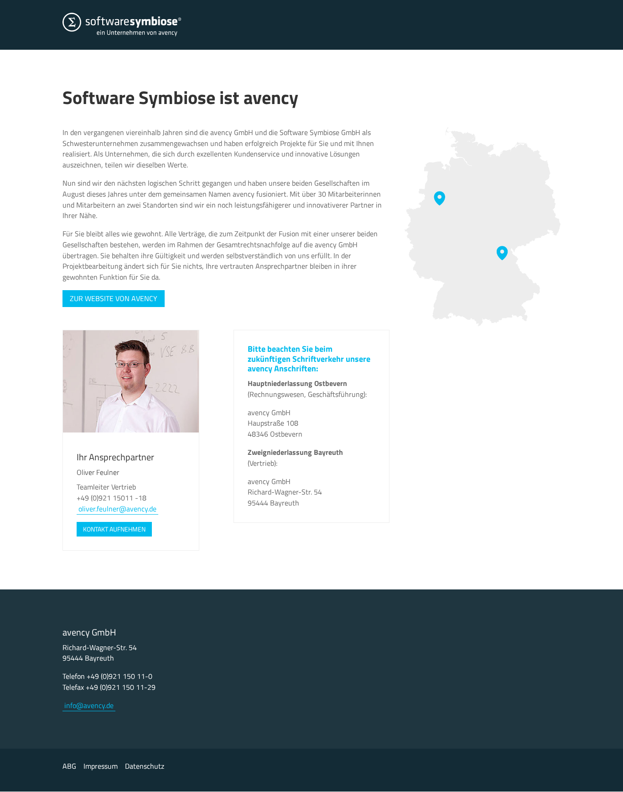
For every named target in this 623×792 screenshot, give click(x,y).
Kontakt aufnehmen (114, 529)
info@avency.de (89, 705)
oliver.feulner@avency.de (117, 508)
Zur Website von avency (113, 298)
